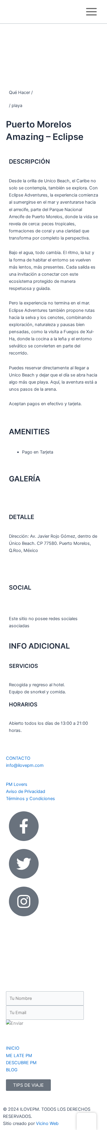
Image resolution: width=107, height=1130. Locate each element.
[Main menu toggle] (91, 11)
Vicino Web (47, 1123)
